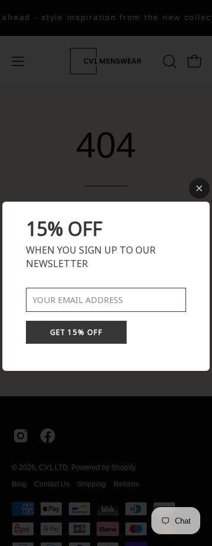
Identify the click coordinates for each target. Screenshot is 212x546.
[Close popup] (199, 188)
